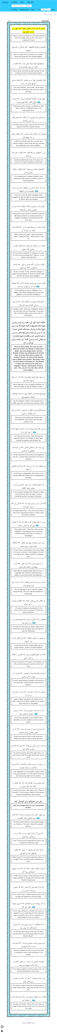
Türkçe (49, 14)
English (45, 14)
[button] (14, 2)
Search (29, 6)
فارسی (54, 14)
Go (49, 9)
